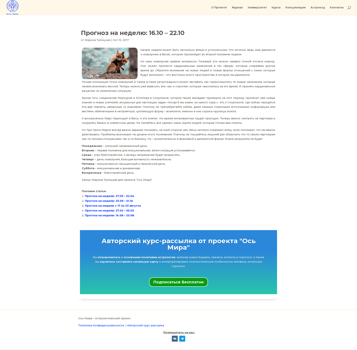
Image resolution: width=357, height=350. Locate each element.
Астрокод (318, 7)
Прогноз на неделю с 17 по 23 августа (113, 205)
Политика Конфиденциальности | (102, 325)
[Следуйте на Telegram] (182, 339)
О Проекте (219, 7)
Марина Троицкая (97, 40)
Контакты (337, 7)
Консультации (295, 7)
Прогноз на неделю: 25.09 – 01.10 (109, 201)
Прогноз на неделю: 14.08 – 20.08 (109, 215)
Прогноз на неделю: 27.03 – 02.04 (109, 196)
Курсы (276, 7)
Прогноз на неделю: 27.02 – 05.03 (109, 210)
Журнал (237, 7)
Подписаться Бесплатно (178, 282)
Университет (257, 7)
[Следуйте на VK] (175, 339)
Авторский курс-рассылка (145, 325)
